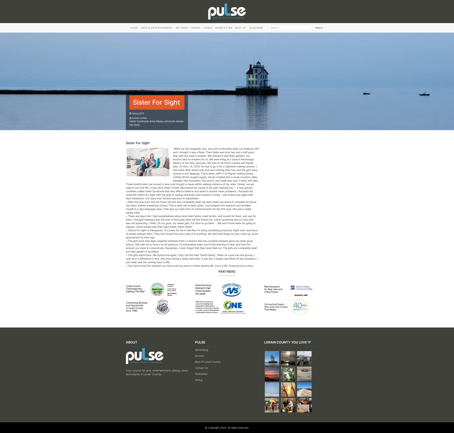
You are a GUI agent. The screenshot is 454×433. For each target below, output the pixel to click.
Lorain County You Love (286, 342)
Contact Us (201, 367)
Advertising (201, 349)
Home (134, 27)
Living (208, 27)
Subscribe (256, 27)
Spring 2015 (138, 113)
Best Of (240, 27)
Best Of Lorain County (208, 361)
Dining (195, 27)
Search (319, 27)
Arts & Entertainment (157, 27)
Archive (199, 355)
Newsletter (223, 27)
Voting (198, 379)
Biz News (182, 27)
